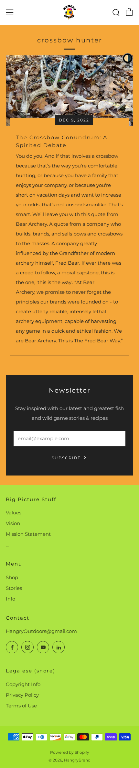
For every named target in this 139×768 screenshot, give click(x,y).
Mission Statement (28, 534)
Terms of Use (21, 706)
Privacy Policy (22, 695)
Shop (12, 577)
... (7, 545)
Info (10, 599)
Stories (14, 588)
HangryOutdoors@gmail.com (41, 631)
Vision (13, 523)
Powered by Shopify (69, 752)
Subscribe (66, 457)
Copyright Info (23, 684)
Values (13, 513)
